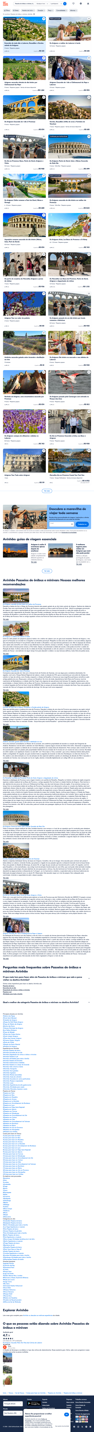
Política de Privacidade (48, 1408)
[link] (24, 35)
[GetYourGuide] (5, 3)
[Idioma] (80, 3)
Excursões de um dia (9, 988)
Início (4, 1393)
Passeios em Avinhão (54, 1393)
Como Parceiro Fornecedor (82, 1402)
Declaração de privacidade (69, 532)
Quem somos (70, 1402)
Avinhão (25, 1315)
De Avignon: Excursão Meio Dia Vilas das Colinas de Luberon (22, 1343)
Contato (44, 1402)
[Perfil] (88, 4)
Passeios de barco (8, 986)
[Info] (34, 14)
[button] (24, 35)
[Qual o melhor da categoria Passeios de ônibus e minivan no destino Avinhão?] (89, 1002)
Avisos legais (45, 1405)
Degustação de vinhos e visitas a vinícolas (16, 990)
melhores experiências (46, 1315)
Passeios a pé (7, 992)
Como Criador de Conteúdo (80, 1406)
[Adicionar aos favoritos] (43, 18)
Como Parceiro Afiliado (81, 1410)
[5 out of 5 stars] (47, 1344)
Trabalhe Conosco (68, 1406)
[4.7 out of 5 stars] (47, 1338)
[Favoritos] (73, 4)
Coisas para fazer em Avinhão (36, 1393)
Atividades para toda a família (12, 994)
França (11, 1393)
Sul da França (19, 1393)
